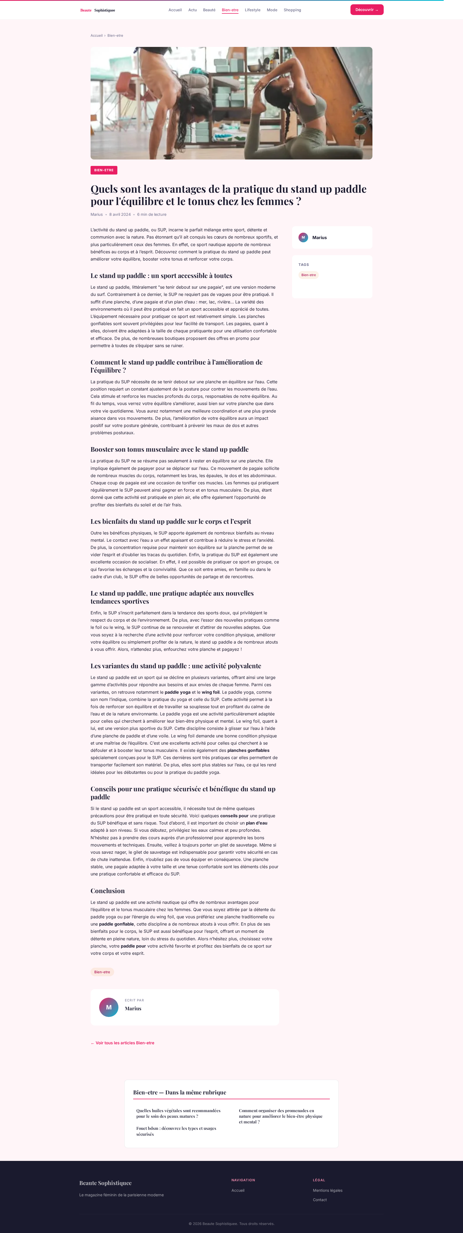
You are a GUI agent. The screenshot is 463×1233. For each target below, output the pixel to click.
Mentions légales (327, 1190)
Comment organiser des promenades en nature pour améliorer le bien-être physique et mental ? (281, 1116)
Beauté (209, 9)
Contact (320, 1199)
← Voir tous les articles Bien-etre (122, 1042)
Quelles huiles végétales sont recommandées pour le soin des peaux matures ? (178, 1113)
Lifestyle (252, 9)
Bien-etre (230, 9)
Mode (272, 9)
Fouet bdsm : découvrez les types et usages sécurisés (176, 1131)
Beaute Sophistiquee (105, 1182)
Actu (192, 9)
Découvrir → (367, 9)
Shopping (292, 9)
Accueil (175, 9)
